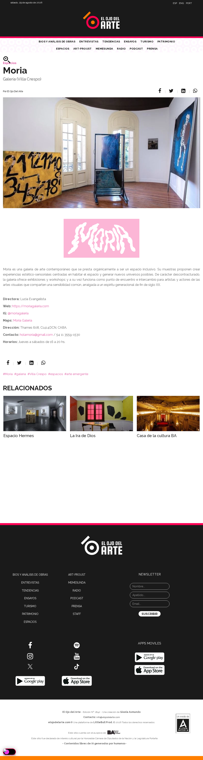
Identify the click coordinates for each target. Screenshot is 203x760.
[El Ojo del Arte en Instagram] (30, 657)
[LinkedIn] (184, 91)
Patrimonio (166, 41)
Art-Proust (82, 48)
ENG (181, 3)
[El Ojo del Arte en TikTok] (77, 666)
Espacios (62, 48)
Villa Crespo (38, 374)
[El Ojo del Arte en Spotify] (77, 647)
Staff (77, 613)
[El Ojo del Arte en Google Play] (149, 657)
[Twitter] (172, 91)
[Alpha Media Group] (183, 723)
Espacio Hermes (18, 435)
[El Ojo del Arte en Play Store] (30, 680)
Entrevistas (88, 41)
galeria (21, 374)
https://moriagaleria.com (30, 306)
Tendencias (111, 41)
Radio (121, 48)
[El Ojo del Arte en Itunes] (77, 680)
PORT (189, 3)
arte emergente (77, 374)
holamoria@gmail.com (36, 335)
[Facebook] (160, 91)
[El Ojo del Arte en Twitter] (30, 666)
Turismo (146, 41)
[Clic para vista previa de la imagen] (101, 147)
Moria (9, 374)
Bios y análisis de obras (57, 41)
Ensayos (130, 41)
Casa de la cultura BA (157, 435)
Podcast (136, 48)
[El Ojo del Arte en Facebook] (30, 647)
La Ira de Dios (83, 435)
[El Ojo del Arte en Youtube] (77, 657)
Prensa (152, 48)
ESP (175, 3)
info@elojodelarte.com (108, 717)
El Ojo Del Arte (15, 91)
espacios (56, 374)
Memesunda (104, 48)
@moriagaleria (18, 313)
